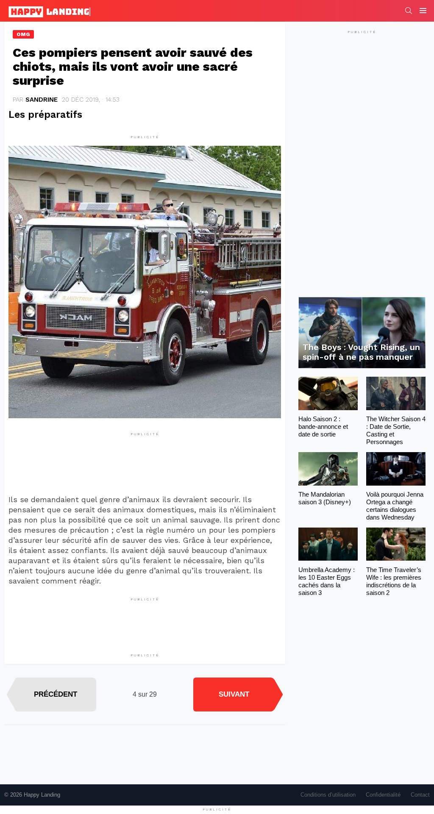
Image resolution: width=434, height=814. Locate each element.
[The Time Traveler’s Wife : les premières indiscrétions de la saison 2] (396, 544)
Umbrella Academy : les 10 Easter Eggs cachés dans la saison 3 (326, 581)
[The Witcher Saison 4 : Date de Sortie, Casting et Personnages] (396, 393)
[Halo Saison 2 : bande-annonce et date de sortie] (328, 393)
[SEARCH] (408, 10)
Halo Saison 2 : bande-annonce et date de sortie (323, 426)
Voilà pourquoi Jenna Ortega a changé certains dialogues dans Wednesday (394, 506)
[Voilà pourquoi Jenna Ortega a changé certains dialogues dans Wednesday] (396, 469)
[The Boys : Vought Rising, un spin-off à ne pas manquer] (362, 333)
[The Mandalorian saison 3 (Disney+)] (328, 469)
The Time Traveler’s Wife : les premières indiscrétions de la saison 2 (393, 581)
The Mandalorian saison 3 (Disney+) (324, 498)
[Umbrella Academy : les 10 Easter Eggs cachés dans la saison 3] (328, 544)
